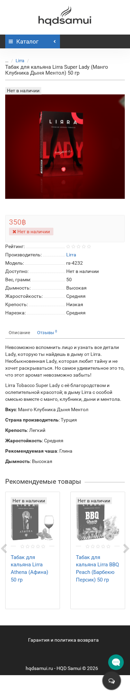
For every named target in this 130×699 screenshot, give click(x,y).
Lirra (20, 60)
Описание (19, 332)
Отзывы (47, 332)
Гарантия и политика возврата (63, 640)
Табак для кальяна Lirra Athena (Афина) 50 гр (29, 568)
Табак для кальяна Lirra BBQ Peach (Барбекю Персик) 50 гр (97, 568)
